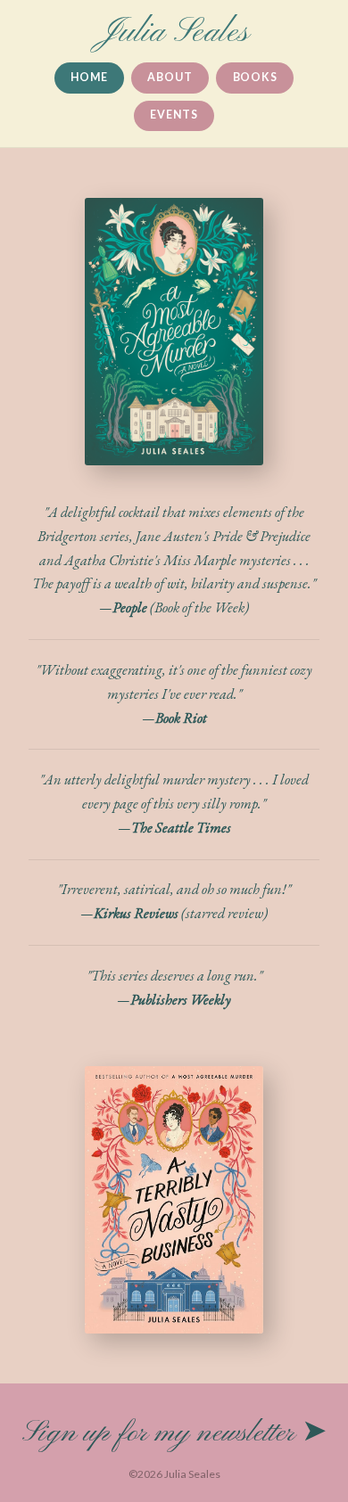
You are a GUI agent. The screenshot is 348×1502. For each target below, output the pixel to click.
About (169, 77)
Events (173, 114)
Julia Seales (174, 33)
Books (255, 77)
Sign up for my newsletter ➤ (174, 1433)
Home (88, 77)
